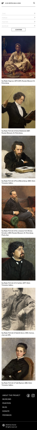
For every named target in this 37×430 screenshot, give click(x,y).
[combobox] (18, 13)
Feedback (7, 415)
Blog (4, 407)
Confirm (18, 30)
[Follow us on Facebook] (28, 395)
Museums (6, 399)
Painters (6, 403)
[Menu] (3, 3)
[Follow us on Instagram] (33, 395)
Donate (5, 411)
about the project (11, 395)
